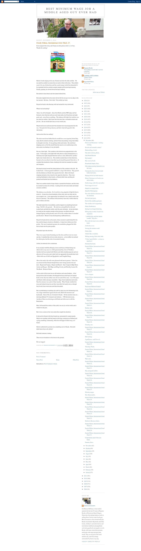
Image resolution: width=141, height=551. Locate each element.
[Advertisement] (92, 48)
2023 (85, 108)
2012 (85, 138)
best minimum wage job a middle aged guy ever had (70, 10)
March (88, 467)
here (69, 46)
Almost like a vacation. (91, 234)
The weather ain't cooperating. (93, 203)
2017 (85, 125)
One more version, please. (92, 153)
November (89, 446)
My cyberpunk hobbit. (91, 371)
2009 (85, 481)
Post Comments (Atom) (50, 364)
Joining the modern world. (92, 228)
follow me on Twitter (99, 92)
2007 (85, 486)
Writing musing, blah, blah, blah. (94, 236)
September (89, 451)
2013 (85, 135)
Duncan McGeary (89, 505)
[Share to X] (68, 345)
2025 (85, 103)
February (88, 470)
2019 (85, 119)
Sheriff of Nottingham (91, 191)
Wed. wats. (88, 359)
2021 (85, 114)
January (88, 472)
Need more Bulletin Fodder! (93, 286)
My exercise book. (90, 161)
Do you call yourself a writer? (93, 147)
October (88, 448)
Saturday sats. (89, 325)
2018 (85, 122)
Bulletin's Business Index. (92, 421)
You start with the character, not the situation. (94, 195)
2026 (85, 100)
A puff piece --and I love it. (92, 339)
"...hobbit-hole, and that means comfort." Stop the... (93, 217)
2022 (85, 111)
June (87, 459)
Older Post (76, 360)
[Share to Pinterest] (72, 345)
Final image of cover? (91, 185)
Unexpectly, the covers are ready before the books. (94, 172)
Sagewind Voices (89, 82)
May (87, 462)
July (87, 456)
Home (57, 360)
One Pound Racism (90, 155)
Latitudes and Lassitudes (91, 75)
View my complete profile (91, 541)
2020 (85, 117)
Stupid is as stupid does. (92, 188)
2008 (85, 484)
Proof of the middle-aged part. (93, 201)
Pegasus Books (88, 68)
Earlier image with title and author (94, 183)
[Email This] (64, 345)
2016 (85, 127)
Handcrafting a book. (91, 150)
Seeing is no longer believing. (93, 209)
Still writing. (88, 337)
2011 (85, 476)
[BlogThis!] (66, 345)
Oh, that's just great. (90, 198)
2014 (85, 133)
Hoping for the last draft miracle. (94, 175)
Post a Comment (41, 357)
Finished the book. (90, 244)
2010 (85, 478)
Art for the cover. (89, 226)
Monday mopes (89, 392)
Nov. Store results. (90, 395)
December (89, 140)
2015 (85, 130)
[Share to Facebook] (70, 345)
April (87, 464)
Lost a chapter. (89, 274)
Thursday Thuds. (90, 347)
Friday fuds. (88, 231)
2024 (85, 106)
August (88, 454)
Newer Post (39, 360)
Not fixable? (88, 158)
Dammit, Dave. (89, 442)
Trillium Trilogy (88, 77)
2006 (85, 489)
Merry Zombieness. (90, 206)
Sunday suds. (88, 308)
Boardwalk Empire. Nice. (92, 163)
